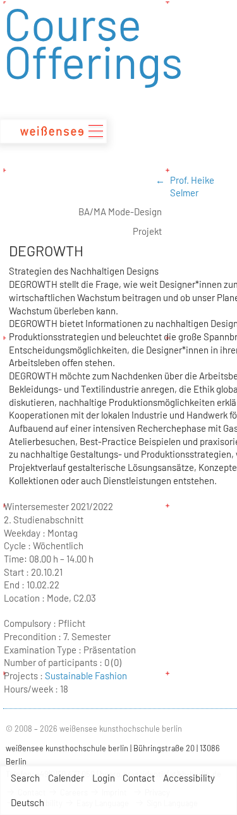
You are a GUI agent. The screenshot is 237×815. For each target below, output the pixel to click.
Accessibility (189, 777)
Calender (66, 777)
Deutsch (27, 802)
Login (103, 777)
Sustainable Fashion (86, 675)
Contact (139, 777)
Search (25, 777)
